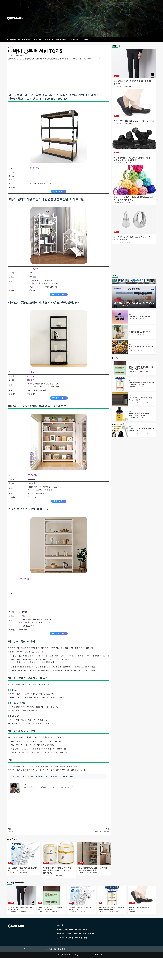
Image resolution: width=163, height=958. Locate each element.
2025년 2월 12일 (141, 350)
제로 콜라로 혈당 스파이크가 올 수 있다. (134, 303)
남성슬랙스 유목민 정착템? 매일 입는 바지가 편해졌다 (74, 929)
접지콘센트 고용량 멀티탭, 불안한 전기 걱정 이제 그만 (74, 938)
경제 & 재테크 (74, 39)
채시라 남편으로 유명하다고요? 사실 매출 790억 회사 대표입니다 (51, 776)
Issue (120, 300)
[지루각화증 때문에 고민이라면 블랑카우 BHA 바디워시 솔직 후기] (120, 384)
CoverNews (100, 955)
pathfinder (132, 350)
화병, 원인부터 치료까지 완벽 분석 (140, 316)
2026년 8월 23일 (23, 873)
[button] (155, 39)
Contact (69, 949)
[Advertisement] (106, 18)
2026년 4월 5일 (124, 305)
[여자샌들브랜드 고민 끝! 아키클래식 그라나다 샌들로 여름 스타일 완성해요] (134, 140)
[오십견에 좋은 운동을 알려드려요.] (120, 332)
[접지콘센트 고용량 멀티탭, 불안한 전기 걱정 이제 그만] (23, 853)
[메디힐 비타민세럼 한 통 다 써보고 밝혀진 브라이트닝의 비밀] (120, 414)
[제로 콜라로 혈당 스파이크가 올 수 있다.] (134, 293)
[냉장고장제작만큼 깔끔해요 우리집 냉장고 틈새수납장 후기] (94, 853)
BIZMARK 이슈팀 (13, 872)
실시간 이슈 (11, 39)
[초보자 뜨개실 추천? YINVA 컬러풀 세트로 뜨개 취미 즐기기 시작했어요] (134, 180)
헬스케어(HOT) (24, 39)
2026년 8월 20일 (129, 202)
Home (9, 949)
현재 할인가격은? (58, 295)
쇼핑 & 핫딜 (49, 39)
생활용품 (11, 47)
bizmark (11, 55)
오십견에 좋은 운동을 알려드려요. (139, 332)
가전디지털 (52, 949)
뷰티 (130, 364)
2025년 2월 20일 (140, 334)
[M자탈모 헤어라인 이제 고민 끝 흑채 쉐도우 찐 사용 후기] (120, 399)
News (20, 949)
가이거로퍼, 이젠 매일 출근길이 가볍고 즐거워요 (134, 121)
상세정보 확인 (58, 191)
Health (25, 949)
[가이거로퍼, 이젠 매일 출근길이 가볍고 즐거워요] (134, 103)
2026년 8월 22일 (129, 123)
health (115, 300)
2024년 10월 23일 (20, 55)
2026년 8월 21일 (58, 875)
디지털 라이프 (61, 39)
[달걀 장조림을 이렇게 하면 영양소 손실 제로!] (120, 347)
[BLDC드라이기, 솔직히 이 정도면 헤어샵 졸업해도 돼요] (120, 430)
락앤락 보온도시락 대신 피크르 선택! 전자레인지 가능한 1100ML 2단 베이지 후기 (58, 870)
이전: (14, 830)
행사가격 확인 (58, 501)
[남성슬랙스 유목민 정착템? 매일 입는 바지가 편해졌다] (134, 63)
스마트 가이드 (37, 39)
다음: (99, 830)
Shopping (44, 949)
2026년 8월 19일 (93, 873)
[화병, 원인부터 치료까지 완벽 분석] (120, 317)
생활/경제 (61, 949)
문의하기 (85, 39)
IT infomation (34, 949)
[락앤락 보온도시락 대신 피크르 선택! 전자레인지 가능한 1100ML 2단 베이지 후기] (59, 853)
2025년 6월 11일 (140, 318)
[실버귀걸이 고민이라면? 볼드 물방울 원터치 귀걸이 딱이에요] (134, 219)
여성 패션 (116, 76)
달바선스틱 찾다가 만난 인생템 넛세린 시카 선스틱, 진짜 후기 (76, 933)
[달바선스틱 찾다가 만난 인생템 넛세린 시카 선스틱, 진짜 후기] (120, 368)
